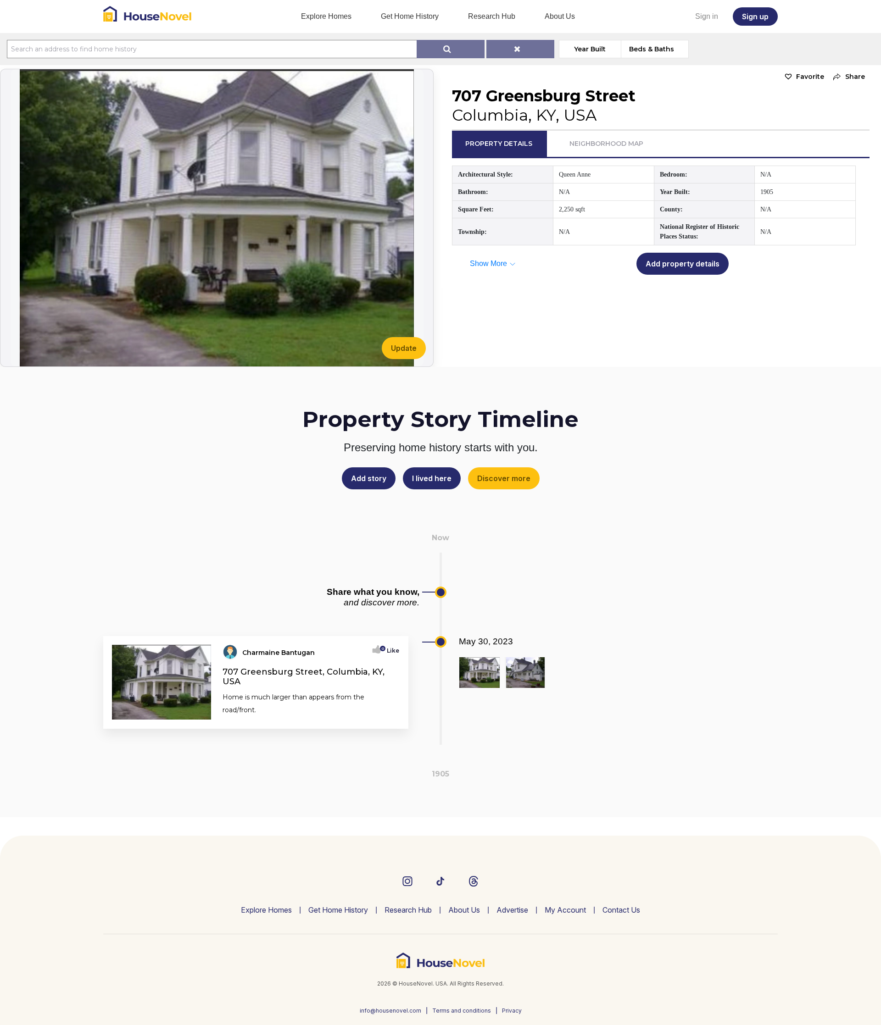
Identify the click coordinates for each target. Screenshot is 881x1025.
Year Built (590, 49)
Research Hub (491, 16)
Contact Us (621, 909)
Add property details (682, 263)
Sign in (706, 16)
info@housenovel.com (390, 1010)
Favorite (810, 76)
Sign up (755, 16)
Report (389, 718)
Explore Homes (326, 16)
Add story (368, 478)
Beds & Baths (651, 49)
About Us (560, 16)
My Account (565, 909)
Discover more (503, 478)
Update (404, 348)
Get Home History (410, 16)
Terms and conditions (461, 1010)
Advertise (512, 909)
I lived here (432, 478)
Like (390, 650)
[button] (847, 77)
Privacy (512, 1010)
